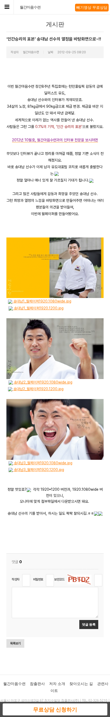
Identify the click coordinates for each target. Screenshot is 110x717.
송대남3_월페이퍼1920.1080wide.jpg (42, 463)
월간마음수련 (30, 7)
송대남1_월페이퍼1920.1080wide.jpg (41, 301)
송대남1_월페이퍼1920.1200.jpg (38, 308)
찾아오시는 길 (81, 683)
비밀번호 (38, 579)
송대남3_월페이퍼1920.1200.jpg (38, 470)
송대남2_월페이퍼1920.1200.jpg (38, 389)
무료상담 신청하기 (55, 709)
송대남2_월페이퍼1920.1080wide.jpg (42, 382)
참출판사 (37, 683)
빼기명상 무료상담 (91, 7)
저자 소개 (57, 683)
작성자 (15, 579)
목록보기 (15, 643)
